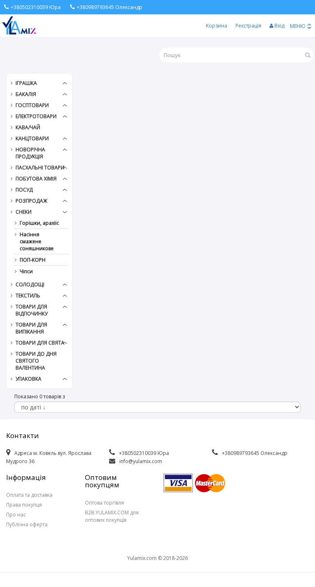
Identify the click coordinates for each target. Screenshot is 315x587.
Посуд (24, 189)
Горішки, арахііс (39, 222)
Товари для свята (40, 342)
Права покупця (24, 504)
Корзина (216, 25)
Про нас (16, 514)
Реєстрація (248, 25)
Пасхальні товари (40, 167)
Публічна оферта (27, 524)
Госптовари (32, 105)
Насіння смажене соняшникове (37, 241)
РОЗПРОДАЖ (31, 200)
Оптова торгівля (104, 502)
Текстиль (28, 295)
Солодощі (30, 284)
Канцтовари (32, 138)
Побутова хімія (36, 178)
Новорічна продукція (30, 153)
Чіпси (26, 271)
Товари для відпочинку (32, 310)
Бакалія (26, 94)
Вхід (278, 25)
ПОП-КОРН (33, 259)
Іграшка (26, 83)
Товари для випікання (31, 328)
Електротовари (36, 116)
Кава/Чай (28, 127)
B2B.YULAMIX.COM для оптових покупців (112, 516)
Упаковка (28, 378)
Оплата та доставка (29, 494)
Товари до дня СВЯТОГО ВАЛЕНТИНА (36, 360)
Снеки (24, 211)
